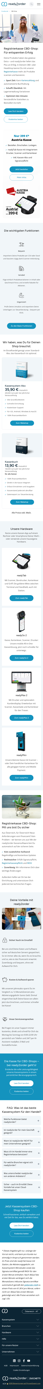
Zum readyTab (8, 549)
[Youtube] (28, 1361)
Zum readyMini (8, 729)
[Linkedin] (14, 1361)
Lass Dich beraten (15, 111)
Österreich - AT (33, 1311)
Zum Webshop (22, 423)
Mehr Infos (21, 177)
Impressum (14, 1365)
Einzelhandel (4, 11)
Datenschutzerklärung (30, 1365)
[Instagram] (19, 1361)
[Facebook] (23, 1361)
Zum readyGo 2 (8, 609)
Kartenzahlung (28, 80)
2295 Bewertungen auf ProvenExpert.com (24, 1383)
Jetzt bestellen (21, 169)
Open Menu (39, 4)
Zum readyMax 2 (9, 669)
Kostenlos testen (16, 119)
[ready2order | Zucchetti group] (21, 1378)
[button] (21, 1120)
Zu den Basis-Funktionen (21, 326)
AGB (5, 1365)
